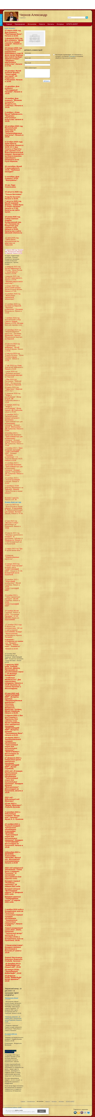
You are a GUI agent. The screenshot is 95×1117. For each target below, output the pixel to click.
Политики (72, 56)
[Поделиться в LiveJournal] (85, 1112)
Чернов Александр (33, 15)
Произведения (20, 24)
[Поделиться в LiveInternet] (88, 1112)
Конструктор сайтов (11, 1107)
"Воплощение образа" (11, 998)
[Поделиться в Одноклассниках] (78, 1112)
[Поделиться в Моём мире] (81, 1112)
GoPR (19, 1107)
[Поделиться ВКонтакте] (75, 1112)
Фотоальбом (32, 24)
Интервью (60, 24)
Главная (9, 24)
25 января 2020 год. (11, 1034)
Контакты (51, 24)
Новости (42, 24)
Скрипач (23, 18)
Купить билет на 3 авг (13, 502)
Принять (41, 1111)
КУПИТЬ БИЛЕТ (72, 24)
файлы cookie (19, 1110)
